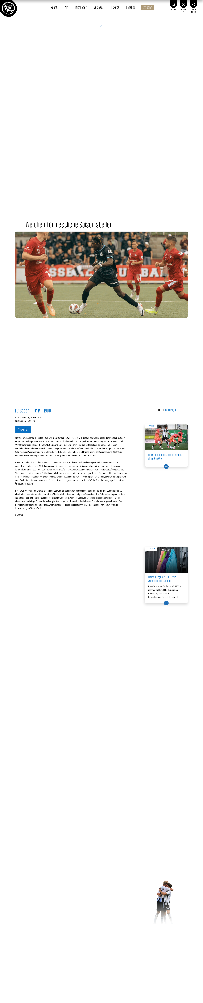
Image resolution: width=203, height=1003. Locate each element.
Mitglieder (81, 7)
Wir (66, 7)
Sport (54, 7)
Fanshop (130, 7)
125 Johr (147, 7)
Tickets (115, 7)
